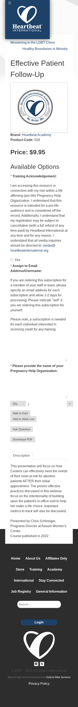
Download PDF (23, 439)
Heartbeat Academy (36, 135)
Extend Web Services (58, 677)
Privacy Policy (39, 683)
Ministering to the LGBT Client (32, 42)
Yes (17, 260)
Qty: (15, 403)
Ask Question (21, 429)
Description (21, 455)
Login (39, 622)
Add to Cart (20, 413)
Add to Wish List (23, 419)
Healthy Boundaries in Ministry (45, 49)
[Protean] (39, 645)
